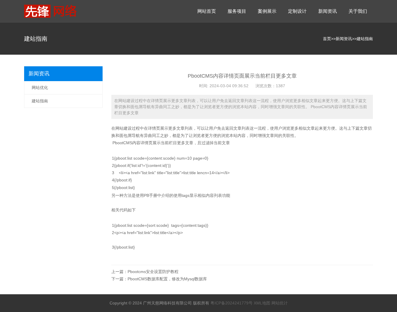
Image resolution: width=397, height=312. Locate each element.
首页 (327, 38)
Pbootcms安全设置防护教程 (153, 271)
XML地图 (262, 303)
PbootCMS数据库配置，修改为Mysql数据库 (167, 279)
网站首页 (206, 11)
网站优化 (40, 87)
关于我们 (357, 11)
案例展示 (267, 11)
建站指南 (365, 38)
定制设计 (297, 11)
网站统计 (279, 303)
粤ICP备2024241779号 (231, 303)
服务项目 (237, 11)
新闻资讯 (327, 11)
